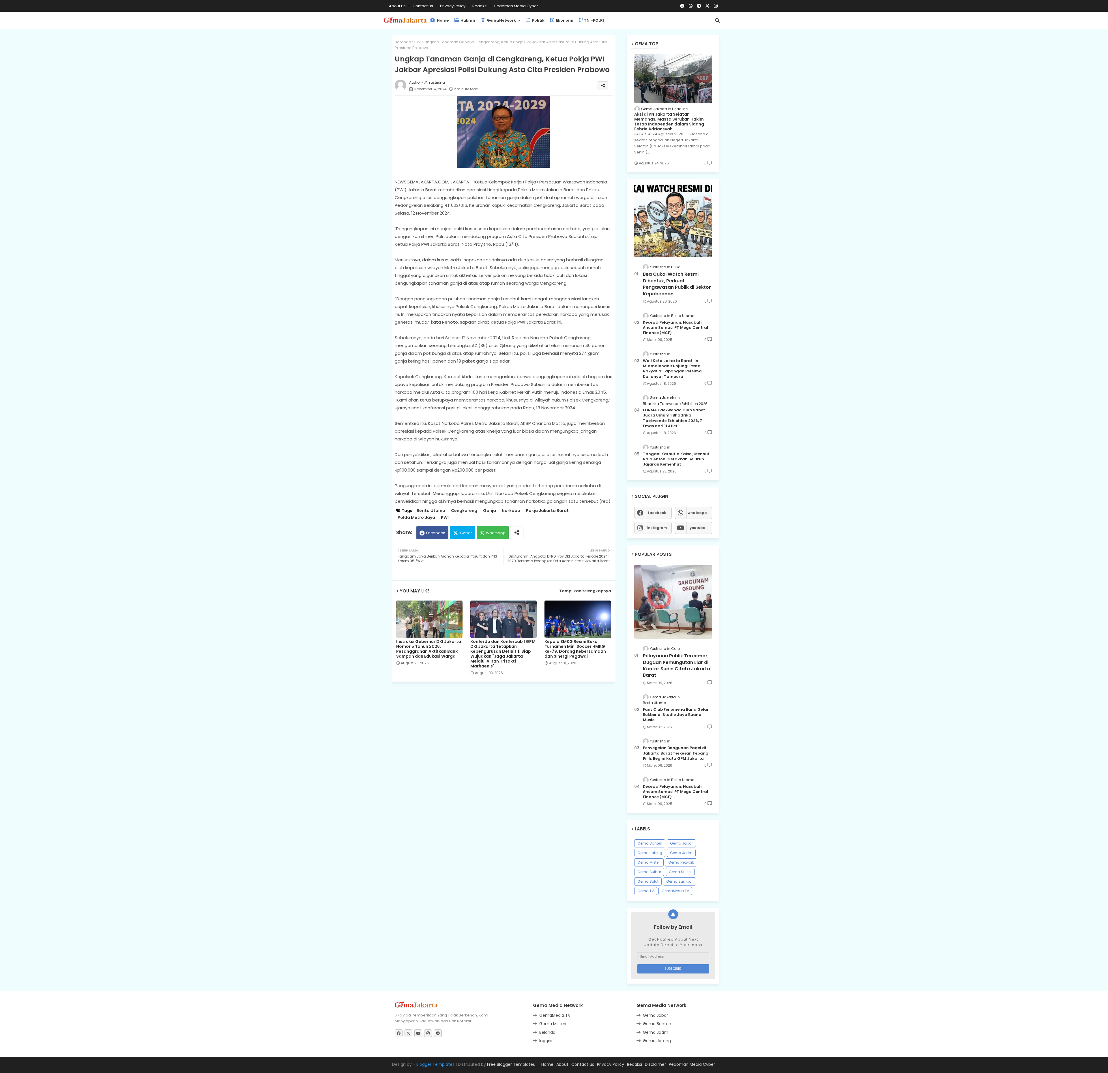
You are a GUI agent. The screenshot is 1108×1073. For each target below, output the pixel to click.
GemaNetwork (501, 20)
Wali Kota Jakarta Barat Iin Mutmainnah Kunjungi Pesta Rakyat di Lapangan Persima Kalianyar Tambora (672, 368)
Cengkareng (464, 510)
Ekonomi (564, 20)
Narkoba (511, 510)
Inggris (545, 1041)
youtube (697, 527)
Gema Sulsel (680, 871)
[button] (717, 20)
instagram (657, 527)
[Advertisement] (508, 702)
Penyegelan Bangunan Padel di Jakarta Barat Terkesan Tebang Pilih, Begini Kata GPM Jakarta (675, 753)
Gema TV (645, 890)
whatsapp (697, 512)
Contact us (423, 6)
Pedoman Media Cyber (516, 6)
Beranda (403, 42)
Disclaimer (655, 1064)
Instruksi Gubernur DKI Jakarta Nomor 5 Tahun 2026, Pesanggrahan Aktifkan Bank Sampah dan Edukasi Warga (428, 649)
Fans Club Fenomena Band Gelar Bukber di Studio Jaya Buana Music (676, 715)
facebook (657, 512)
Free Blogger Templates (511, 1064)
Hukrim (468, 20)
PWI (417, 42)
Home (442, 20)
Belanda (547, 1032)
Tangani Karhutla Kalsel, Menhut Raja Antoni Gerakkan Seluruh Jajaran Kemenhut (676, 459)
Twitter (466, 533)
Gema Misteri (648, 862)
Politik (537, 20)
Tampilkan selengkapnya (585, 591)
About (562, 1064)
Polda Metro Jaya (416, 517)
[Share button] (516, 532)
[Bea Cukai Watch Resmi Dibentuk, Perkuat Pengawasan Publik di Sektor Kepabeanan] (673, 220)
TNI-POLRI (594, 20)
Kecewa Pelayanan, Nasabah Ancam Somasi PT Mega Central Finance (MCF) (675, 327)
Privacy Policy (453, 6)
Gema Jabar (681, 843)
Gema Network (681, 862)
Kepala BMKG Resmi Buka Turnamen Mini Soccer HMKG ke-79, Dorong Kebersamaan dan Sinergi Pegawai (575, 649)
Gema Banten (649, 843)
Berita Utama (431, 510)
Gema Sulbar (649, 871)
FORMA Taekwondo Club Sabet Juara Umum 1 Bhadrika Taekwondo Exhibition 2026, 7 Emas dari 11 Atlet (674, 418)
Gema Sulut (647, 881)
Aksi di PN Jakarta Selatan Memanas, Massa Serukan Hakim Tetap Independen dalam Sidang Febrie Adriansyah (669, 121)
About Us (398, 6)
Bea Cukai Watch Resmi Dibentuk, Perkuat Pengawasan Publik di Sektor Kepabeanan (677, 284)
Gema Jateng (649, 852)
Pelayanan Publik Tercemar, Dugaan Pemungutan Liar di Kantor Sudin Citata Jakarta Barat (676, 665)
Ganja (489, 510)
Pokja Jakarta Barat (547, 510)
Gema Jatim (681, 852)
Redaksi (480, 6)
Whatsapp (496, 533)
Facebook (435, 533)
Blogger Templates (435, 1064)
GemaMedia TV (675, 890)
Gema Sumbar (679, 881)
